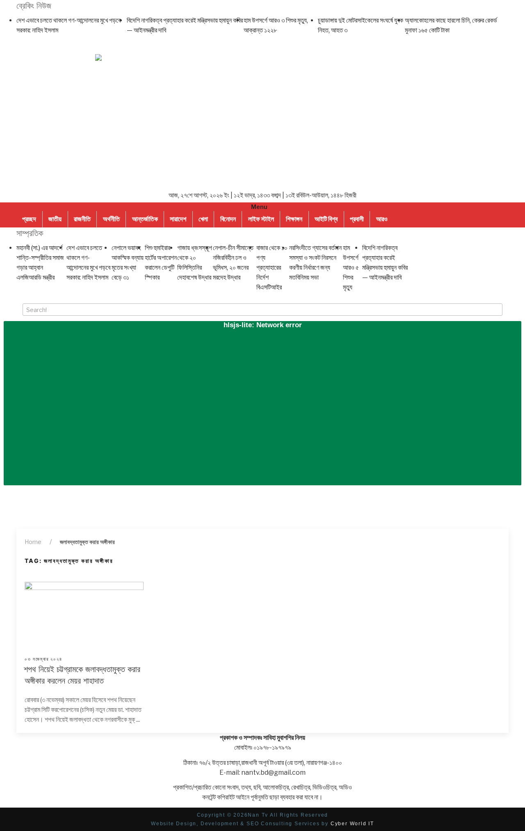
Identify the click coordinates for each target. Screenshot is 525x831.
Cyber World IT (352, 823)
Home (33, 541)
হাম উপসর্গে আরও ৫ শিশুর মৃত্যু (351, 267)
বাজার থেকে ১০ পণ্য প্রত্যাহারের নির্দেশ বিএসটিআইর (272, 267)
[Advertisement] (262, 126)
